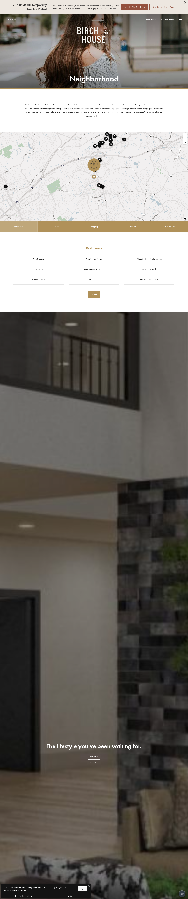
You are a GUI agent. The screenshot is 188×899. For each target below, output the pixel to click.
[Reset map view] (185, 142)
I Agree (82, 889)
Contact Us (68, 896)
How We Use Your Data (23, 896)
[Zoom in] (185, 135)
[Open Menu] (181, 19)
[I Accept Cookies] (89, 886)
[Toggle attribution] (185, 218)
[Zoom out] (185, 139)
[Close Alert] (185, 3)
